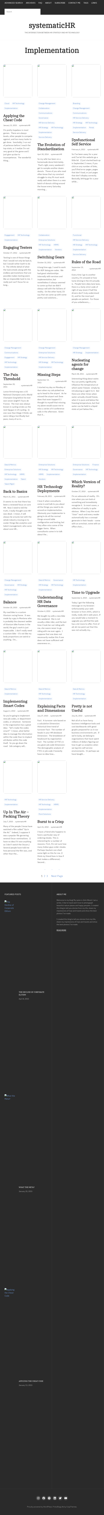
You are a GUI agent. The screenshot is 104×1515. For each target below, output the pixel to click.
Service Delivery (45, 137)
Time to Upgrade (86, 592)
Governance (43, 118)
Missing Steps (48, 374)
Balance (9, 602)
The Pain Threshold (11, 376)
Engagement (9, 235)
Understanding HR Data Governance (50, 601)
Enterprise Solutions (47, 240)
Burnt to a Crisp (50, 821)
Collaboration (44, 108)
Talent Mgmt (9, 484)
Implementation (11, 108)
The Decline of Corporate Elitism (31, 993)
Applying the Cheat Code (13, 118)
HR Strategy (43, 127)
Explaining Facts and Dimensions (51, 708)
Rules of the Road (86, 262)
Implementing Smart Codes (15, 703)
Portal (91, 127)
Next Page (57, 876)
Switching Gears (50, 257)
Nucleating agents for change (81, 364)
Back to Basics (15, 491)
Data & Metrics (10, 465)
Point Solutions (45, 814)
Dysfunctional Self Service (83, 142)
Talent (23, 479)
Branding (76, 103)
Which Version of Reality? (86, 484)
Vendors (58, 249)
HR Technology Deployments (50, 488)
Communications (45, 113)
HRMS (56, 245)
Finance (95, 465)
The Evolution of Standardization (51, 146)
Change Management (47, 103)
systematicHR (52, 25)
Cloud (7, 103)
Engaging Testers (17, 247)
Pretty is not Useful (82, 708)
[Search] (36, 12)
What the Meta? (26, 1187)
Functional (77, 235)
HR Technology (18, 103)
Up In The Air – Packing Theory (16, 814)
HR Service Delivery (46, 123)
